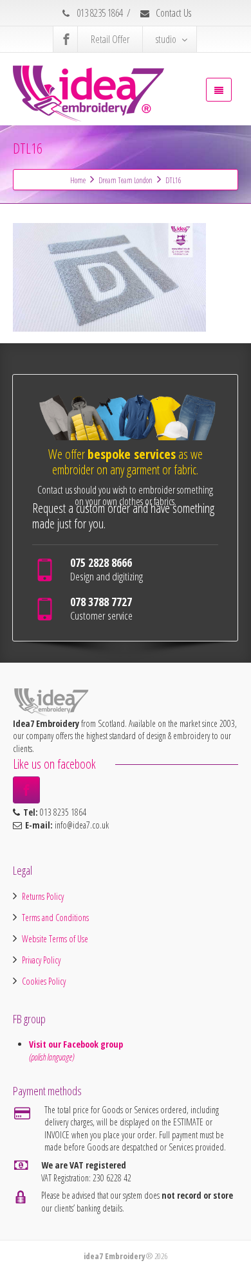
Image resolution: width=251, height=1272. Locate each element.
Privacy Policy (41, 960)
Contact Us (172, 13)
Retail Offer (110, 39)
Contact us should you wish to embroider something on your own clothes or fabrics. (125, 495)
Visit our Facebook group (77, 1044)
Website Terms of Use (55, 939)
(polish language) (51, 1057)
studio (166, 39)
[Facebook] (66, 39)
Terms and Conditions (55, 917)
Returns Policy (43, 896)
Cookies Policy (44, 981)
